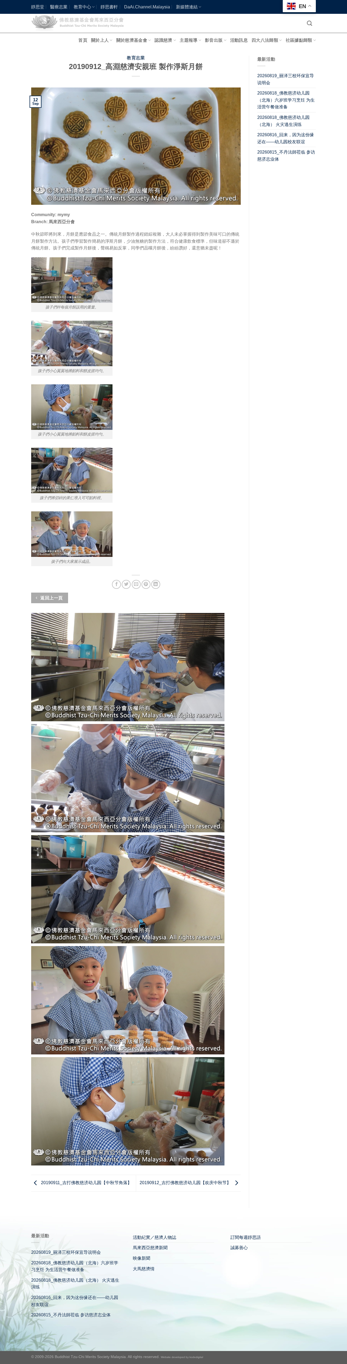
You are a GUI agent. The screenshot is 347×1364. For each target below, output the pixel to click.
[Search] (309, 23)
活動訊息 (239, 40)
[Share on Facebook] (116, 584)
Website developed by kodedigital (182, 1357)
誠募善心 (239, 1247)
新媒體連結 (187, 7)
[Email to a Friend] (136, 584)
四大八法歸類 (265, 40)
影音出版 (214, 40)
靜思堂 (37, 7)
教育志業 (136, 58)
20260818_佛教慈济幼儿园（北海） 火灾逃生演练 (283, 121)
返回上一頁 (51, 598)
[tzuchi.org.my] (80, 23)
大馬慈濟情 (144, 1268)
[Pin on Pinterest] (146, 584)
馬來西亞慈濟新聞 (150, 1247)
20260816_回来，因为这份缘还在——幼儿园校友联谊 (285, 138)
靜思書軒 (109, 7)
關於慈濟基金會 (131, 40)
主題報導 (188, 40)
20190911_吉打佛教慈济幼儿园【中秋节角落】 (86, 1183)
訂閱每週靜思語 (245, 1237)
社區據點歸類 (299, 40)
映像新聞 (141, 1258)
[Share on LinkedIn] (155, 584)
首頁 (82, 40)
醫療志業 (59, 7)
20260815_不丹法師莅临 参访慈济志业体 (286, 155)
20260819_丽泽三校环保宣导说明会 (285, 79)
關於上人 (100, 40)
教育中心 (82, 7)
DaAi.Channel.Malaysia (147, 7)
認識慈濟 (163, 40)
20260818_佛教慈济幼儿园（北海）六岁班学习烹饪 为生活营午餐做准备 (286, 100)
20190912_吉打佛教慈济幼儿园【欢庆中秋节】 (186, 1183)
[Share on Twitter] (126, 584)
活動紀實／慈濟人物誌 (154, 1237)
